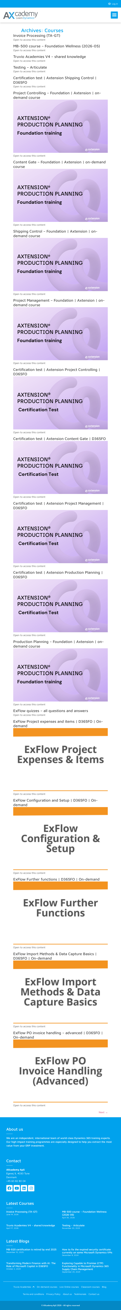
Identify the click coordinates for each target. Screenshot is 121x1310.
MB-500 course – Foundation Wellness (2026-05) (56, 46)
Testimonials (80, 1294)
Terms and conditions (33, 1294)
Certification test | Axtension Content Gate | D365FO (59, 438)
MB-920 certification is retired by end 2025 (31, 1249)
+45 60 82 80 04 (16, 1181)
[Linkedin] (24, 1188)
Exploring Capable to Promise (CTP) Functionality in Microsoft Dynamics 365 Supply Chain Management (85, 1266)
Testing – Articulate (30, 67)
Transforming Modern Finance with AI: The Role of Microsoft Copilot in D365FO (31, 1265)
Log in (114, 3)
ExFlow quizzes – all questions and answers (50, 710)
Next (103, 1112)
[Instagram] (31, 1188)
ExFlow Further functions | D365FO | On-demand (56, 879)
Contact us (94, 1294)
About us (67, 1294)
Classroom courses (90, 1286)
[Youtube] (17, 1188)
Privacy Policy (53, 1294)
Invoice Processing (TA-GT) (36, 35)
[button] (114, 15)
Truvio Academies (22, 1286)
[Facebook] (9, 1188)
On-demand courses (47, 1286)
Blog (104, 1286)
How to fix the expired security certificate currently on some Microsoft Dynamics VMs (87, 1251)
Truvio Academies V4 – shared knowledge (49, 56)
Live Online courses (69, 1286)
